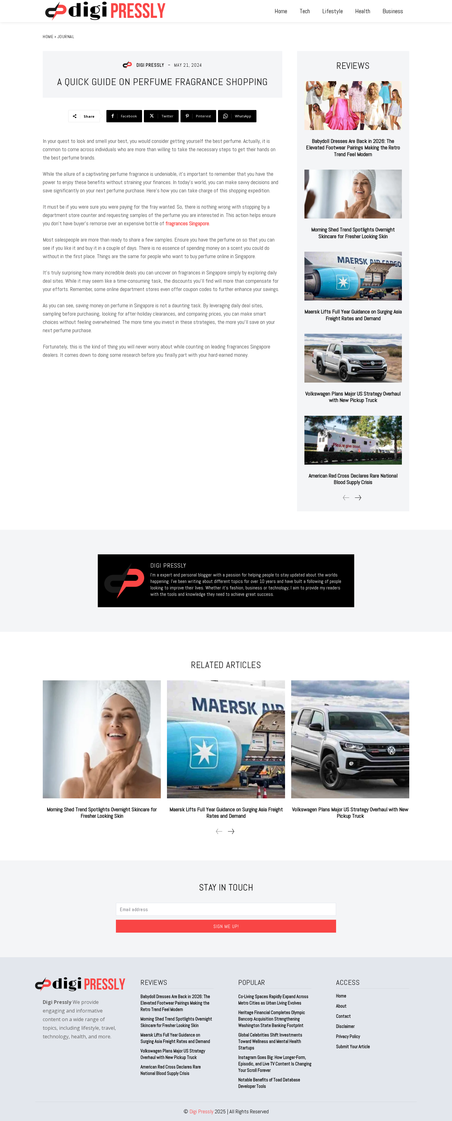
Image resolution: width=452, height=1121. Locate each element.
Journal (65, 36)
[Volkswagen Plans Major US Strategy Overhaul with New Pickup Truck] (353, 358)
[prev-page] (346, 497)
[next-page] (358, 497)
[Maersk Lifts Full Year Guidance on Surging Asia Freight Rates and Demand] (353, 276)
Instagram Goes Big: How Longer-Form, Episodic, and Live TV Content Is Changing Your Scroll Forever (274, 1063)
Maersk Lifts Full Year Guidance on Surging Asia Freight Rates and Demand (353, 315)
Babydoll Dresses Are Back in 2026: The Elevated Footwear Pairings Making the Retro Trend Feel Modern (353, 147)
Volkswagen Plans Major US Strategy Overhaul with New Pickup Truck (353, 397)
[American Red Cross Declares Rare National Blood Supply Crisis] (353, 440)
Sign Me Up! (226, 926)
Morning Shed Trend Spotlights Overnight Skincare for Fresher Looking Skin (353, 233)
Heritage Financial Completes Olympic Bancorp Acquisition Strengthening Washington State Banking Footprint (271, 1018)
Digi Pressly (150, 65)
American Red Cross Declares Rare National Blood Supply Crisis (353, 479)
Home (48, 36)
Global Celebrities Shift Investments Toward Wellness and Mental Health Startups (270, 1041)
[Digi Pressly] (129, 64)
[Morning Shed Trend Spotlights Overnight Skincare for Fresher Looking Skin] (353, 194)
